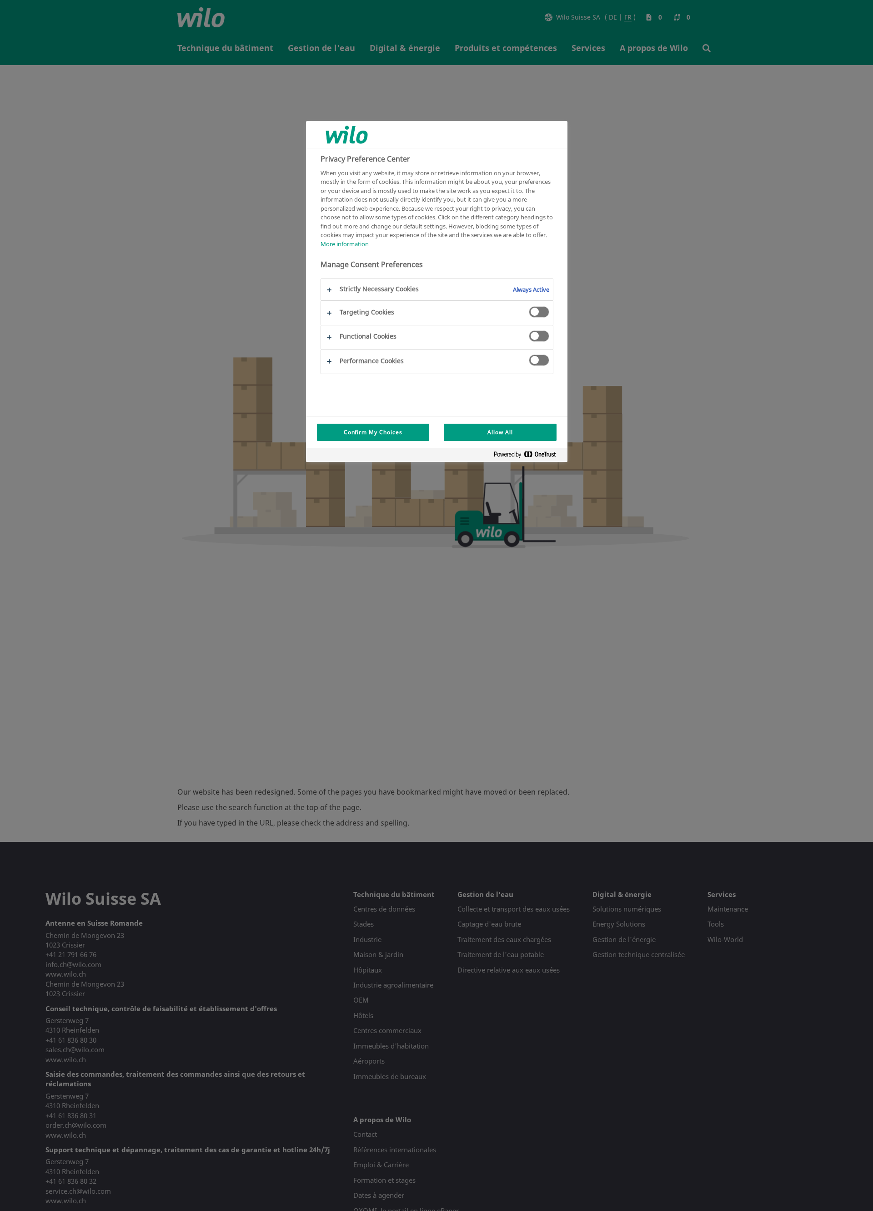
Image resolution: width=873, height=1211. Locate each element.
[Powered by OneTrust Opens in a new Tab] (528, 456)
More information (345, 244)
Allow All (500, 432)
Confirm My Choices (373, 432)
